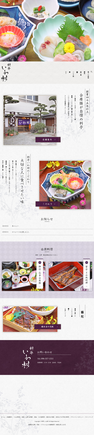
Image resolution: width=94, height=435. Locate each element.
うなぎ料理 (73, 72)
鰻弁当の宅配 (84, 71)
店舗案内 (9, 417)
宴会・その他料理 (81, 71)
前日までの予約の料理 (88, 73)
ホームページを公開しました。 (21, 232)
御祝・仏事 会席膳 (77, 70)
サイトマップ (89, 417)
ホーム (66, 71)
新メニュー (15, 226)
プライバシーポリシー (77, 417)
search (92, 71)
